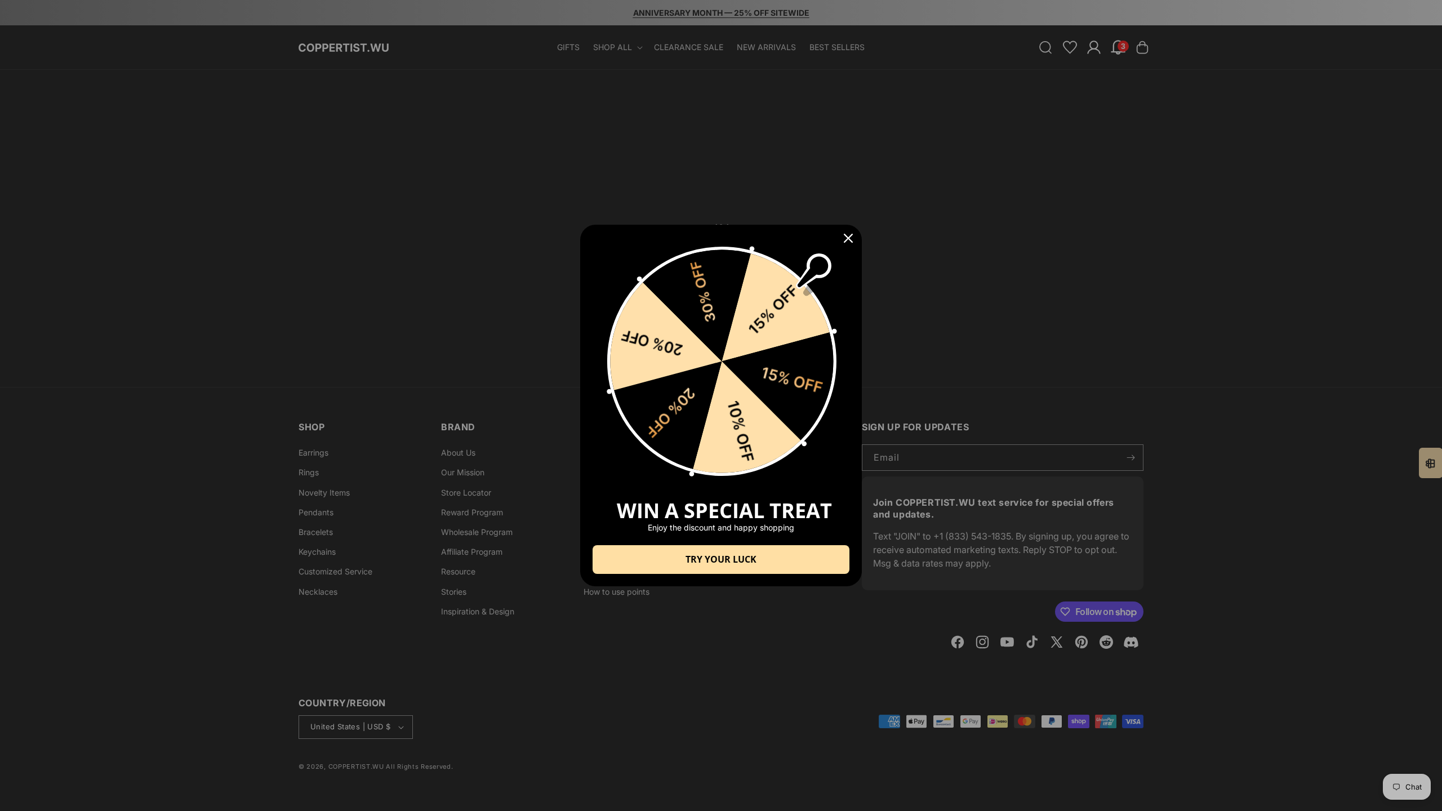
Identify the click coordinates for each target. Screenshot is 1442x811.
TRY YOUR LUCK (721, 559)
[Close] (848, 238)
